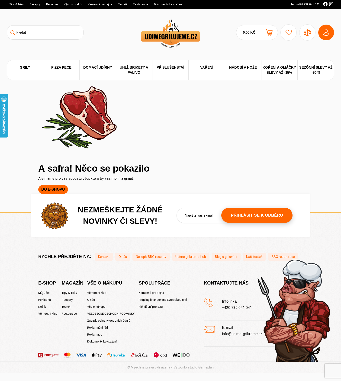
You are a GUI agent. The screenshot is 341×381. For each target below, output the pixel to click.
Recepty (35, 4)
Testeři (122, 4)
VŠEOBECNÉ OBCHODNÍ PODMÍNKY (111, 313)
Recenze (52, 4)
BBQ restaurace (283, 257)
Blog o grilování (226, 257)
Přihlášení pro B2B (151, 306)
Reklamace (94, 334)
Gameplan (206, 367)
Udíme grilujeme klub (190, 257)
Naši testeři (254, 257)
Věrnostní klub (73, 4)
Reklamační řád (97, 327)
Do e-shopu (53, 189)
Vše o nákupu (96, 306)
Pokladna (44, 299)
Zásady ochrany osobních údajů (108, 320)
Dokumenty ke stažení (168, 4)
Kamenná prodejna (100, 4)
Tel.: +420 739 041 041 (305, 4)
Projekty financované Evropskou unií (163, 299)
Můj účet (44, 293)
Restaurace (140, 4)
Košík (42, 306)
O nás (123, 257)
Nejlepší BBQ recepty (151, 257)
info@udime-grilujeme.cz (242, 334)
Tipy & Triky (17, 4)
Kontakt (103, 257)
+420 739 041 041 (237, 307)
